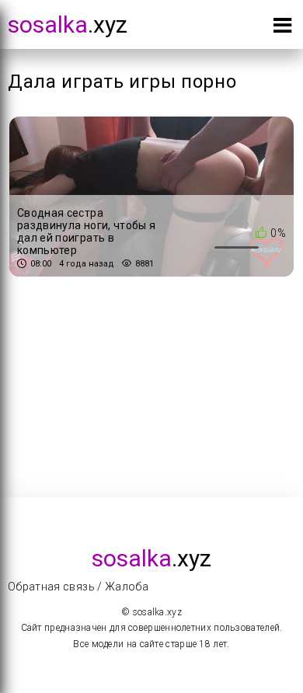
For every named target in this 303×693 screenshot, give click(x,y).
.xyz (67, 24)
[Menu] (282, 28)
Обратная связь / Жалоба (78, 586)
